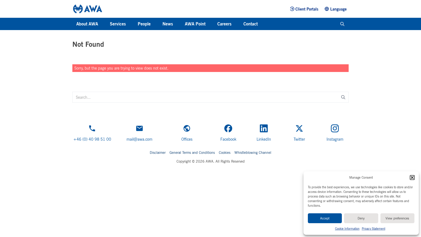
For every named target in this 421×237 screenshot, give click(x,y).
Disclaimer (158, 152)
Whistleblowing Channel (252, 152)
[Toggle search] (342, 24)
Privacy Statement (373, 228)
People (144, 24)
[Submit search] (343, 97)
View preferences (397, 218)
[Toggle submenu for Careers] (237, 24)
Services (118, 24)
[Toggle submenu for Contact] (264, 24)
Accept (325, 218)
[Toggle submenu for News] (179, 24)
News (167, 24)
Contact (250, 24)
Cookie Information (347, 228)
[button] (412, 177)
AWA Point (195, 24)
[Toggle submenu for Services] (132, 24)
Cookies (224, 152)
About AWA (87, 24)
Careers (224, 24)
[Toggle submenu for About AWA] (104, 24)
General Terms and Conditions (192, 152)
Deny (361, 218)
